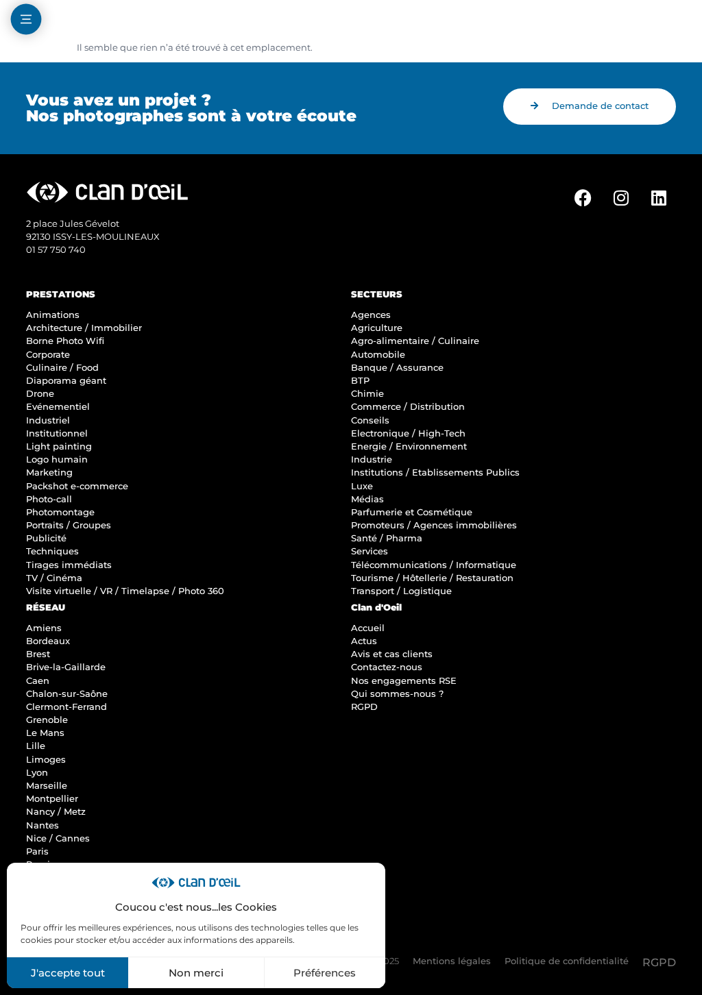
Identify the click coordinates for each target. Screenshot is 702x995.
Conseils (370, 420)
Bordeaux (48, 641)
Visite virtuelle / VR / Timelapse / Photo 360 (125, 591)
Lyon (37, 772)
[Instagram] (621, 198)
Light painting (59, 446)
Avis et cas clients (392, 654)
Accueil (368, 628)
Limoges (46, 759)
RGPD (364, 707)
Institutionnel (57, 433)
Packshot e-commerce (77, 486)
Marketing (49, 472)
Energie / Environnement (409, 446)
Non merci (196, 972)
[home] (351, 20)
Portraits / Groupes (68, 525)
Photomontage (60, 512)
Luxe (362, 486)
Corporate (48, 354)
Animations (53, 315)
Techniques (52, 551)
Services (369, 551)
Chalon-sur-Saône (67, 694)
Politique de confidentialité (567, 961)
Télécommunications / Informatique (433, 565)
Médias (367, 499)
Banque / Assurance (397, 368)
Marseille (46, 786)
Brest (38, 654)
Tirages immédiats (69, 565)
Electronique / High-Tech (408, 433)
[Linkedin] (659, 198)
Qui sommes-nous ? (397, 694)
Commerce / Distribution (408, 407)
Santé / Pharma (386, 538)
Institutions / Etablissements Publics (435, 472)
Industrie (371, 459)
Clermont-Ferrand (66, 707)
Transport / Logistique (401, 591)
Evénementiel (58, 407)
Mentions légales (452, 961)
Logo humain (57, 459)
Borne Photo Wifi (65, 341)
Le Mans (45, 733)
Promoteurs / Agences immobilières (434, 525)
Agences (371, 315)
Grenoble (47, 720)
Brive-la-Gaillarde (66, 667)
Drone (40, 394)
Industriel (48, 420)
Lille (35, 746)
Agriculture (376, 328)
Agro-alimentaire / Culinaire (415, 341)
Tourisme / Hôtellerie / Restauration (432, 578)
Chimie (367, 394)
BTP (360, 381)
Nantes (42, 825)
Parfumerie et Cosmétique (411, 512)
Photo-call (49, 499)
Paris (37, 851)
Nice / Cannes (58, 838)
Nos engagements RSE (404, 681)
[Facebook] (583, 198)
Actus (364, 641)
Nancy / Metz (56, 812)
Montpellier (52, 799)
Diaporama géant (66, 381)
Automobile (378, 354)
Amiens (44, 628)
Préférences (324, 972)
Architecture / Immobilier (84, 328)
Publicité (46, 538)
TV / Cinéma (54, 578)
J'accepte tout (68, 972)
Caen (37, 681)
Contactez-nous (386, 667)
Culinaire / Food (62, 368)
